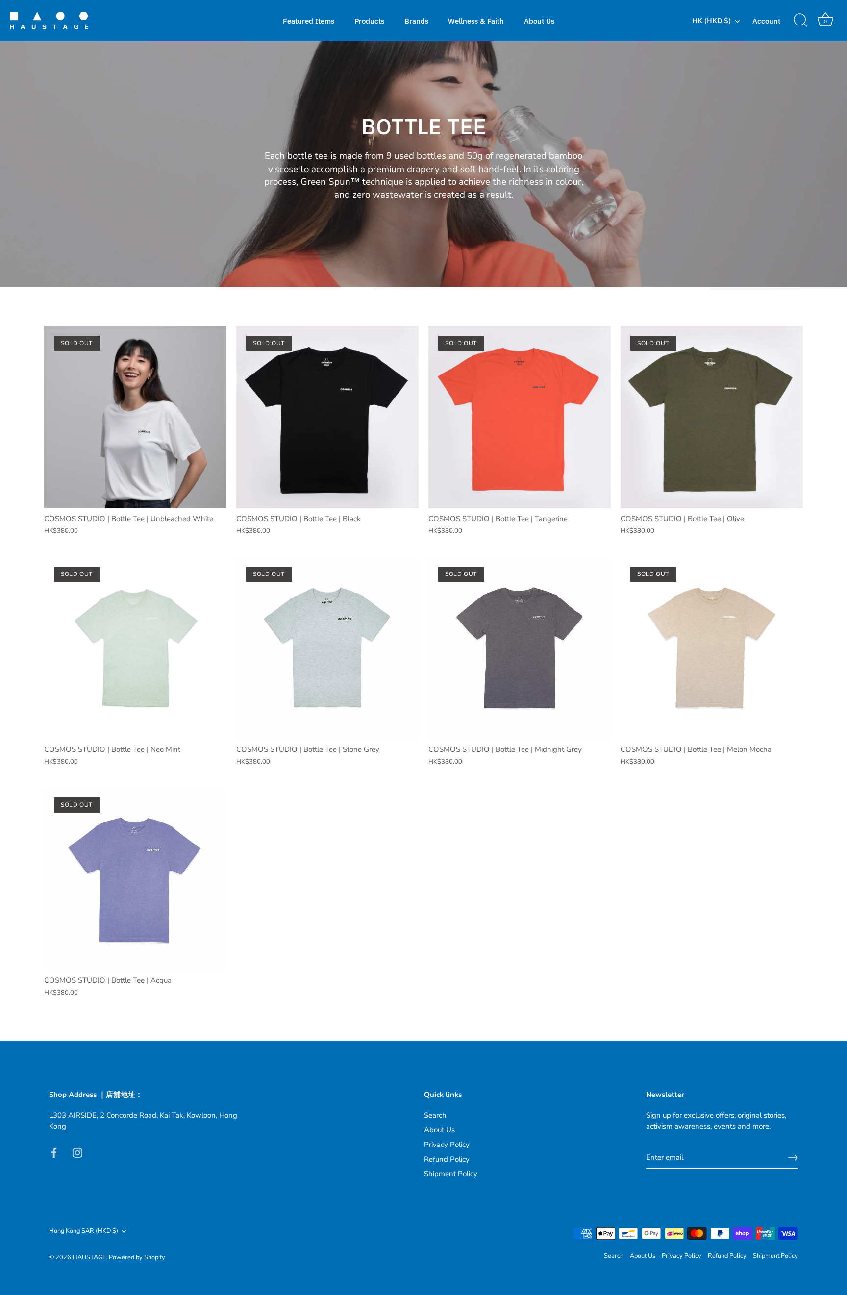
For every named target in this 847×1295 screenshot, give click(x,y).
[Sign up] (793, 1158)
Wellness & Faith (476, 20)
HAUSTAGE (89, 1257)
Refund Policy (447, 1159)
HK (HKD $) (711, 20)
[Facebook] (54, 1152)
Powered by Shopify (137, 1257)
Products (369, 20)
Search (435, 1115)
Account (766, 20)
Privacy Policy (447, 1144)
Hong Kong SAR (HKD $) (83, 1231)
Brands (416, 20)
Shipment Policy (450, 1174)
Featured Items (308, 20)
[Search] (800, 20)
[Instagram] (77, 1152)
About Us (539, 20)
